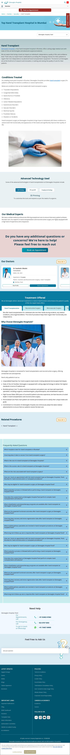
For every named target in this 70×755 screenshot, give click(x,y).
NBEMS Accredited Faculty (8, 727)
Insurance (4, 713)
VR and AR (33, 190)
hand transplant (55, 80)
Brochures (4, 689)
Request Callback (68, 20)
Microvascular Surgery (54, 308)
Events (3, 675)
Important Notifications (7, 703)
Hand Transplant (9, 426)
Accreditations (5, 730)
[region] (35, 749)
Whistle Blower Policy (40, 692)
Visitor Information (6, 720)
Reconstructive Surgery (32, 308)
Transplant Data (5, 717)
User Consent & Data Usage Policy (44, 689)
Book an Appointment (36, 250)
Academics (38, 703)
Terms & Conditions (40, 672)
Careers (37, 707)
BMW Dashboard (6, 710)
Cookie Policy (38, 679)
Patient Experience (6, 685)
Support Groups (5, 672)
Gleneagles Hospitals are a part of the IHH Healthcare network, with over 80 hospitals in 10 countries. (35, 741)
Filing (2, 707)
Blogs (2, 682)
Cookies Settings (17, 752)
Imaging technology (47, 190)
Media (3, 679)
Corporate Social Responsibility (43, 695)
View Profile (16, 285)
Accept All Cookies (30, 752)
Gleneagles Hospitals (8, 49)
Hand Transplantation (12, 308)
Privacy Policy (38, 675)
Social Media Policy (40, 682)
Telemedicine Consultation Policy (44, 685)
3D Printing (21, 190)
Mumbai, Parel (19, 282)
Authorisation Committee (8, 724)
